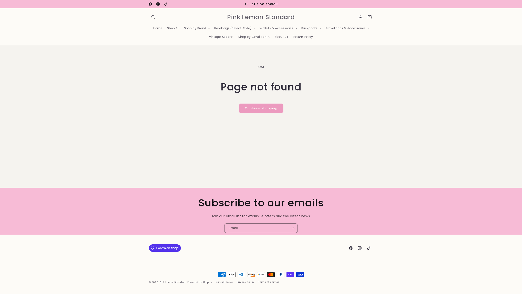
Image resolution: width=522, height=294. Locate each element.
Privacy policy (245, 282)
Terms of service (268, 282)
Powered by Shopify (199, 282)
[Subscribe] (293, 228)
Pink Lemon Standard (173, 282)
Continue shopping (261, 108)
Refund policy (224, 282)
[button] (153, 17)
